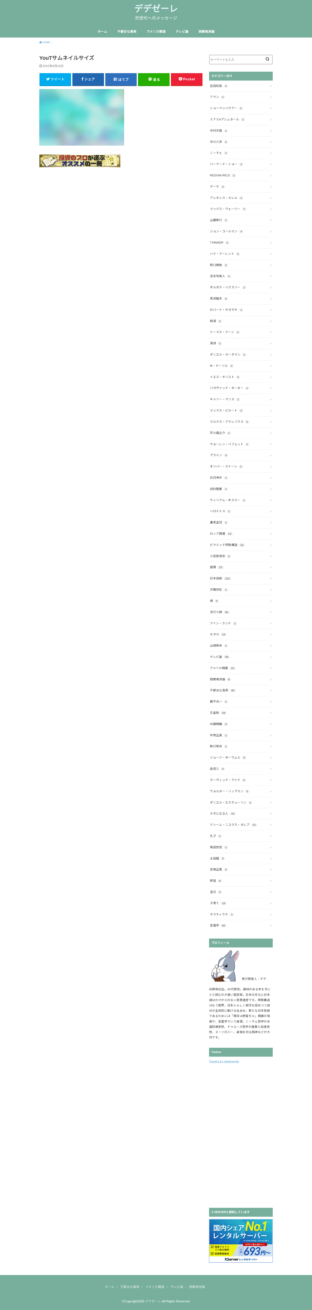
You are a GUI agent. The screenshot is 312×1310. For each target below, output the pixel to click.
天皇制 (217, 712)
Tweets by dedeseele (224, 1061)
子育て (217, 903)
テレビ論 (182, 31)
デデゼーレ (156, 9)
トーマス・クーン (224, 332)
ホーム (102, 31)
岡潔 (215, 321)
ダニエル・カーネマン (227, 354)
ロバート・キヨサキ (226, 309)
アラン (217, 97)
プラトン (218, 455)
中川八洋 (218, 142)
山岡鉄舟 (218, 645)
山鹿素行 (218, 220)
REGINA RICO (222, 175)
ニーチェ (218, 153)
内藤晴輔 (218, 724)
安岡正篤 (218, 869)
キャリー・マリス (224, 399)
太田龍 (217, 858)
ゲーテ (217, 186)
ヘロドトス (220, 511)
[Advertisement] (241, 1135)
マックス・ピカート (226, 410)
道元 (215, 892)
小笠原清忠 (220, 556)
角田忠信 (218, 847)
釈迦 (215, 880)
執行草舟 (218, 746)
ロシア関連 (220, 533)
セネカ (217, 634)
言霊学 (217, 925)
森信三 (217, 768)
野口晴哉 (218, 265)
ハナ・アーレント (224, 253)
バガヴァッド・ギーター (229, 388)
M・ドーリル (221, 365)
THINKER (219, 242)
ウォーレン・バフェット (229, 444)
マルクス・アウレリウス (229, 421)
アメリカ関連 (156, 31)
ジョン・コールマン (226, 231)
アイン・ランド (223, 623)
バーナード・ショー (226, 164)
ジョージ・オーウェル (227, 757)
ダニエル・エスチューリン (230, 802)
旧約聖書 (218, 489)
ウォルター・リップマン (229, 791)
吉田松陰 (218, 86)
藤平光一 (218, 701)
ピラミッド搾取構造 (226, 545)
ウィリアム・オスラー (227, 500)
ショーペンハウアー (226, 108)
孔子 (215, 836)
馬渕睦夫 (218, 298)
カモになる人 (222, 813)
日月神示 (218, 477)
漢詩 (215, 343)
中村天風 (218, 130)
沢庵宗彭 (218, 589)
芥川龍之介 (220, 433)
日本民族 (220, 578)
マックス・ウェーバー (227, 209)
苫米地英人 (220, 276)
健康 (216, 567)
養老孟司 (218, 522)
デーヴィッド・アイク (227, 780)
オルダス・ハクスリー (227, 287)
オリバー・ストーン (226, 466)
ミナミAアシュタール (227, 119)
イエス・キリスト (224, 377)
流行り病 (219, 612)
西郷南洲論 (207, 31)
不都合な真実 (126, 31)
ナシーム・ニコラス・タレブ (233, 824)
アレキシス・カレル (226, 197)
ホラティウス (221, 914)
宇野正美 (218, 735)
